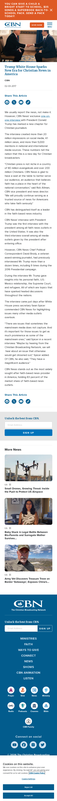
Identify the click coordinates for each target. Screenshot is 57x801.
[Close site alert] (51, 10)
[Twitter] (14, 102)
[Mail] (21, 102)
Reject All (28, 787)
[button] (48, 25)
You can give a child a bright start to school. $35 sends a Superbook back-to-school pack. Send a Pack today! (27, 10)
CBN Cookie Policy (37, 773)
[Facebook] (7, 102)
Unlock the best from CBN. (22, 418)
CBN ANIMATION (28, 672)
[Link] (28, 102)
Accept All (28, 795)
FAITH (28, 644)
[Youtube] (14, 744)
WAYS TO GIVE (28, 650)
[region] (28, 778)
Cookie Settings (28, 779)
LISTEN (29, 678)
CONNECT (28, 655)
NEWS (28, 661)
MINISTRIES (28, 638)
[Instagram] (33, 744)
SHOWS (28, 667)
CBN (7, 80)
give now (37, 25)
